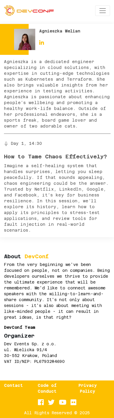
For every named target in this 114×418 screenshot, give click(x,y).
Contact (13, 385)
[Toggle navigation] (102, 10)
